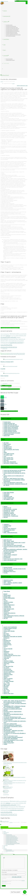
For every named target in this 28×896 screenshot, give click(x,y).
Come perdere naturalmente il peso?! (12, 726)
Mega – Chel (6, 684)
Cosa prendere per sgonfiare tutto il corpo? (14, 542)
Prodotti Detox (7, 422)
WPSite (11, 822)
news (17, 335)
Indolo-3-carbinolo (8, 678)
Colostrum (6, 652)
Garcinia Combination (8, 671)
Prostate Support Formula (10, 628)
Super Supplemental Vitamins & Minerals (13, 615)
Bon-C (5, 639)
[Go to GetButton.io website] (25, 894)
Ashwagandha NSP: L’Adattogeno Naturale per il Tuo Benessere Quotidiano (14, 706)
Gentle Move (6, 610)
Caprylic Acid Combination (10, 627)
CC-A (4, 650)
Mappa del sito (12, 335)
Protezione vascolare (8, 552)
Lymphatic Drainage (8, 681)
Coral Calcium (7, 656)
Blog (4, 847)
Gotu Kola (5, 460)
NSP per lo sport (7, 729)
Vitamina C (6, 614)
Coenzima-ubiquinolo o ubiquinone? (12, 725)
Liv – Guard (6, 682)
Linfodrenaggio (7, 553)
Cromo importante (8, 719)
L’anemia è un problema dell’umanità (12, 708)
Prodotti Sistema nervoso (9, 430)
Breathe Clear (6, 596)
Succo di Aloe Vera (8, 457)
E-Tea (4, 659)
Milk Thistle (6, 685)
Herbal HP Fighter (8, 674)
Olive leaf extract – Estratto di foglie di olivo (14, 568)
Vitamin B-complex (8, 580)
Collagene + (6, 524)
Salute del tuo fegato (8, 544)
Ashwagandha (7, 584)
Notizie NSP (22, 335)
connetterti (5, 383)
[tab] (14, 418)
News (13, 83)
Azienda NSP (5, 333)
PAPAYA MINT (7, 595)
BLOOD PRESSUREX (9, 598)
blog (9, 333)
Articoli (2, 333)
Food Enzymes (7, 669)
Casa (20, 333)
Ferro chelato (6, 680)
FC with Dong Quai (8, 666)
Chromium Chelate (8, 661)
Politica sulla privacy (11, 339)
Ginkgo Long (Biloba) (8, 662)
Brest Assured (7, 643)
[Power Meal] (6, 791)
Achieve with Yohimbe (9, 631)
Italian (4, 385)
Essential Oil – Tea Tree (9, 514)
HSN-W (5, 677)
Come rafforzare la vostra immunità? (12, 545)
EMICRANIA (6, 727)
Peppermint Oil (7, 507)
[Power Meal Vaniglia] (8, 786)
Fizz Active (6, 667)
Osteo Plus (6, 663)
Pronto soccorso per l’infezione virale (12, 558)
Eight (4, 665)
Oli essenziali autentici (9, 732)
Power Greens (7, 444)
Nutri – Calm (6, 690)
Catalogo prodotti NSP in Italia (22, 85)
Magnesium (6, 603)
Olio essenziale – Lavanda (10, 509)
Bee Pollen (6, 633)
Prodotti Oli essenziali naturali (11, 426)
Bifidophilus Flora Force (9, 571)
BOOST (5, 594)
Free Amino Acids (7, 670)
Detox (8, 335)
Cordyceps (6, 658)
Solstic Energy (7, 581)
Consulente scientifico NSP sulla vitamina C (14, 718)
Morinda (5, 688)
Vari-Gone (6, 442)
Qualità (9, 340)
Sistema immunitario (17, 340)
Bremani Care (14, 333)
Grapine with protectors (9, 613)
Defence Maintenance (8, 605)
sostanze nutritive (16, 342)
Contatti (5, 848)
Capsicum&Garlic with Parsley (11, 449)
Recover (5, 517)
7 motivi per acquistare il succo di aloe (13, 740)
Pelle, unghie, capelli (8, 541)
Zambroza (6, 611)
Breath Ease (6, 642)
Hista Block (6, 675)
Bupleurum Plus (7, 644)
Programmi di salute (8, 434)
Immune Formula (7, 567)
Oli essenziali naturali (8, 337)
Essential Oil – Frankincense (10, 516)
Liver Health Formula (8, 453)
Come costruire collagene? (10, 554)
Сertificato (5, 845)
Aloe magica (4, 375)
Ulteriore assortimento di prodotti (11, 433)
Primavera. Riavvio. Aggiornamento (12, 711)
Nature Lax (6, 692)
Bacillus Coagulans (8, 570)
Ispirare (5, 506)
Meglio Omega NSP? (7, 361)
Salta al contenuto (4, 1)
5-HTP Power (6, 629)
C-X (4, 647)
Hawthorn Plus (7, 673)
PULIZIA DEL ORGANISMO (10, 738)
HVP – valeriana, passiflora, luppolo (12, 582)
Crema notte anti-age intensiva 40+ (12, 471)
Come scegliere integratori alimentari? (13, 737)
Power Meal (6, 493)
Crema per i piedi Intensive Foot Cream (13, 478)
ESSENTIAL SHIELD (8, 513)
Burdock (5, 646)
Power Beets (6, 591)
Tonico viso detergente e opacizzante (12, 482)
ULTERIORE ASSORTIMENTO (9, 345)
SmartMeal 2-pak (7, 496)
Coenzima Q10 (7, 607)
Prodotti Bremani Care (9, 423)
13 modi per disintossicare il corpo (12, 717)
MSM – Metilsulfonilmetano (10, 532)
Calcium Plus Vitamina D (9, 528)
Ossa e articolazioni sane (9, 560)
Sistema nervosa (5, 342)
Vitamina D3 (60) (7, 617)
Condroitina (6, 531)
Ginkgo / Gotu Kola (8, 654)
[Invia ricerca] (13, 854)
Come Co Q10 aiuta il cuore (10, 736)
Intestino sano (7, 556)
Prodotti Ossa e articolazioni (10, 427)
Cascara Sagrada (7, 648)
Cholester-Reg (7, 606)
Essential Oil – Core (8, 512)
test (23, 342)
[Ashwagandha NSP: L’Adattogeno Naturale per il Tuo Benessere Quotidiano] (15, 781)
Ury (4, 451)
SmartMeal (6, 495)
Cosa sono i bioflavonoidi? (10, 723)
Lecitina (5, 600)
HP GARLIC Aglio (7, 455)
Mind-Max (5, 686)
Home (2, 81)
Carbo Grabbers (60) (8, 498)
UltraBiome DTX (7, 446)
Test (4, 846)
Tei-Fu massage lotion (9, 530)
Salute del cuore (7, 539)
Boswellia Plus (7, 640)
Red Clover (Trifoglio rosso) (10, 463)
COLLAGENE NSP (8, 741)
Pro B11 (5, 572)
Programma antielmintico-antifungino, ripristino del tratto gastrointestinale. (15, 550)
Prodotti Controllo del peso (10, 424)
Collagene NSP (7, 525)
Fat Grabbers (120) (8, 499)
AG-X (4, 632)
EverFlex (5, 527)
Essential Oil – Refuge (9, 510)
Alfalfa (5, 452)
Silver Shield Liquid (8, 459)
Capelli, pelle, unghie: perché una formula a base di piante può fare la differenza (14, 701)
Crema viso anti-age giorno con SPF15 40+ (14, 470)
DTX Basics (6, 445)
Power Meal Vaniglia (8, 492)
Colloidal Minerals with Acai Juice (11, 655)
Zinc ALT (5, 618)
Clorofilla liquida (7, 448)
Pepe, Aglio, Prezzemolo (9, 461)
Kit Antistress (6, 557)
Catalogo (5, 833)
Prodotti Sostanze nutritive (10, 431)
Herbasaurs (6, 651)
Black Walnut (6, 635)
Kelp (4, 599)
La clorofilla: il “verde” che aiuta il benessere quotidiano (14, 777)
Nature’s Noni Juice (8, 693)
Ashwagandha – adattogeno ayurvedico (13, 730)
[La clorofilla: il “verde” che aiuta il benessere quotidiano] (8, 776)
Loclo (4, 456)
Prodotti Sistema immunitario (10, 428)
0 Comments (6, 765)
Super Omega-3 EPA (8, 609)
